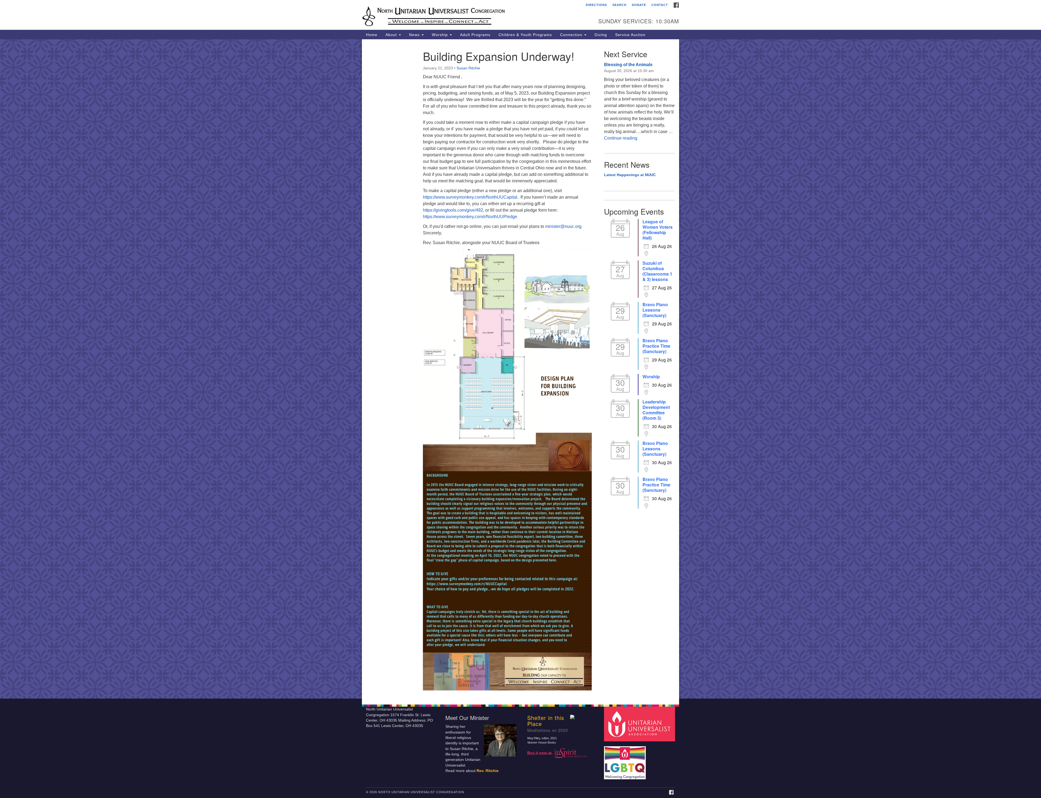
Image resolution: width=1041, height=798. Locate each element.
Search (619, 5)
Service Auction (630, 35)
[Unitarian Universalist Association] (640, 724)
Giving (601, 35)
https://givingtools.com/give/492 (453, 210)
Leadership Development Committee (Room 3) (656, 410)
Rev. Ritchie (488, 771)
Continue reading (620, 138)
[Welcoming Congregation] (625, 760)
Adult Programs (475, 35)
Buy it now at (540, 753)
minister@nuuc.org (563, 226)
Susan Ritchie (468, 68)
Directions (596, 5)
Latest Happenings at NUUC (630, 175)
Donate (639, 5)
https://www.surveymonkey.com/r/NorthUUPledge (470, 216)
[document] (520, 369)
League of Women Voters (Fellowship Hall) (657, 230)
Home (371, 35)
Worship (440, 35)
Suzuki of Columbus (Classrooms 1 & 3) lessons (657, 271)
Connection (572, 35)
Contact (659, 5)
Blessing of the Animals (628, 64)
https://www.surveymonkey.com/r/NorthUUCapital (470, 197)
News (415, 35)
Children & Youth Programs (525, 35)
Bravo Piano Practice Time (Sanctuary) (656, 346)
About (391, 35)
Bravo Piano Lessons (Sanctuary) (655, 310)
